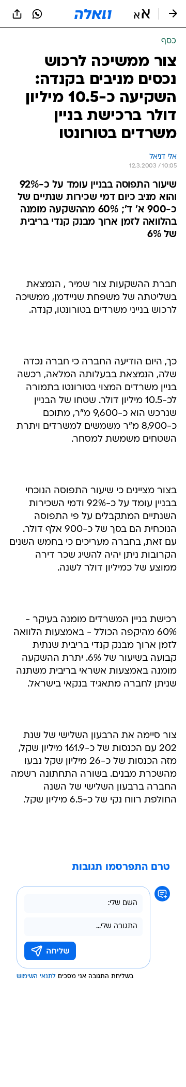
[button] (142, 14)
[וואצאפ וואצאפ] (37, 14)
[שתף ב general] (17, 14)
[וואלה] (93, 14)
